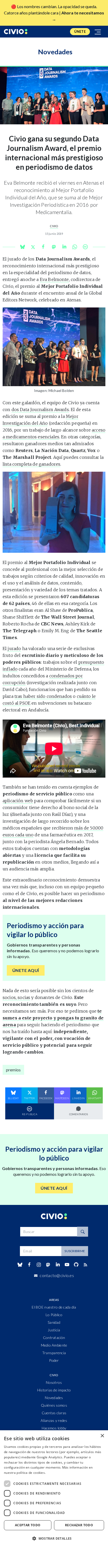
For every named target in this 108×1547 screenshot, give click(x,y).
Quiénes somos (54, 1405)
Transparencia (54, 1353)
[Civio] (16, 32)
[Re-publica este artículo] (85, 246)
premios (13, 1069)
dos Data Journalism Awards (40, 409)
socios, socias (16, 997)
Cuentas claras (54, 1413)
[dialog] (54, 1488)
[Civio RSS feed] (85, 1264)
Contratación (54, 1337)
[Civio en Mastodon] (48, 1264)
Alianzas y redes (54, 1420)
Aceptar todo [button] (28, 1525)
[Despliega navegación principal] (98, 32)
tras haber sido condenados (43, 696)
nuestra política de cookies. (25, 1472)
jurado (14, 648)
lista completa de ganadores (31, 464)
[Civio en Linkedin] (57, 1264)
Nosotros (54, 1382)
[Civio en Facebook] (29, 1264)
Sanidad (54, 1322)
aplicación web (18, 800)
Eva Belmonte (54, 279)
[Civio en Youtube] (67, 1264)
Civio (54, 226)
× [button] (102, 1436)
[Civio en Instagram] (39, 1264)
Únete (80, 31)
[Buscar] (82, 1232)
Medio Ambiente (54, 1345)
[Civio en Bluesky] (20, 1264)
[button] (54, 1538)
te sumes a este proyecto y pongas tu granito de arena (53, 1017)
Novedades (54, 1397)
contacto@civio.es (57, 1275)
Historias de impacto (54, 1390)
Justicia (54, 1330)
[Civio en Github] (76, 1264)
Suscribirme (74, 1251)
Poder (54, 1360)
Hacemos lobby (54, 1428)
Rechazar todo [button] (79, 1525)
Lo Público (54, 1314)
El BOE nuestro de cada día (54, 1307)
